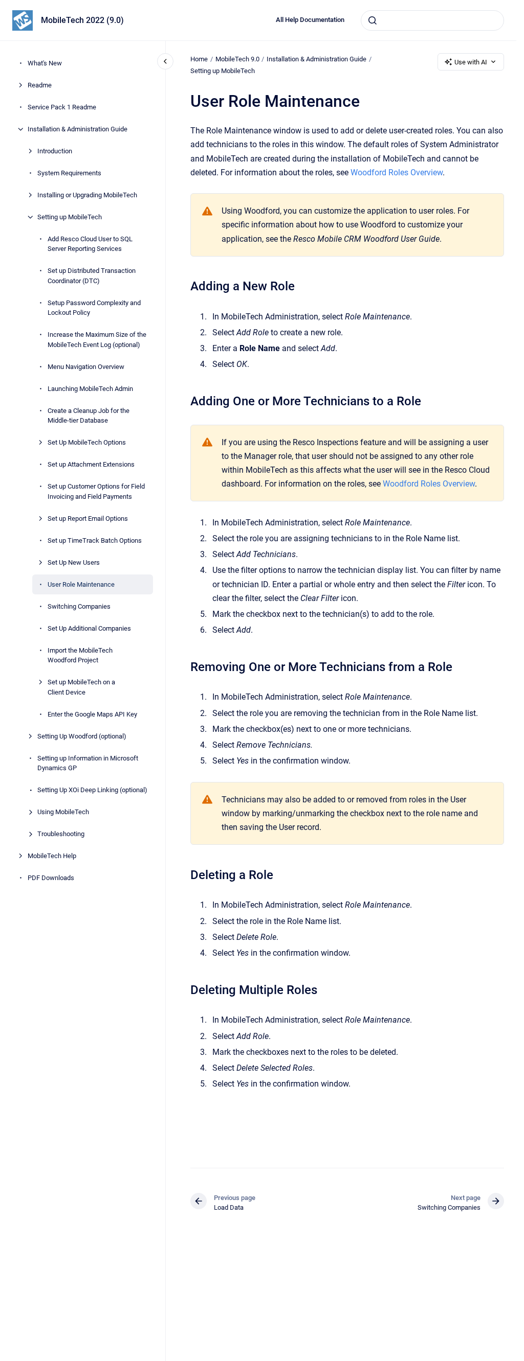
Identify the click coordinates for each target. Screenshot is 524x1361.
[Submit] (372, 20)
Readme (40, 85)
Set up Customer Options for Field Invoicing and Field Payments (96, 491)
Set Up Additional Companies (89, 628)
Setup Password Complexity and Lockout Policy (94, 308)
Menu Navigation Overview (86, 367)
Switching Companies (79, 606)
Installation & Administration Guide (77, 129)
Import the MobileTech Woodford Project (80, 655)
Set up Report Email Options (88, 518)
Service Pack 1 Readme (62, 107)
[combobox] (432, 20)
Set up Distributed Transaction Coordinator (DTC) (92, 276)
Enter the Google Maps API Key (92, 714)
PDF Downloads (51, 878)
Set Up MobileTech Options (87, 442)
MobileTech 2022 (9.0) (82, 20)
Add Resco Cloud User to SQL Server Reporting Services (90, 244)
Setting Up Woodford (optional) (81, 736)
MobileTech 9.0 (237, 59)
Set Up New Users (74, 562)
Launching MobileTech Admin (90, 389)
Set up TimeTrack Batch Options (95, 540)
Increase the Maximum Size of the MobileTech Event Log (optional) (97, 340)
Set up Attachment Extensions (91, 464)
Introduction (54, 151)
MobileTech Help (52, 856)
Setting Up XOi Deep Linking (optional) (92, 790)
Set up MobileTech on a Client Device (81, 687)
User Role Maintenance (81, 584)
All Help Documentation (310, 20)
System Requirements (69, 173)
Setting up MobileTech (69, 217)
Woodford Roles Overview (397, 172)
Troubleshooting (60, 834)
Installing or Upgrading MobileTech (87, 195)
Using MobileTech (63, 812)
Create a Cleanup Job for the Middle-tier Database (88, 416)
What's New (45, 63)
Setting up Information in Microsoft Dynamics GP (87, 763)
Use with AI (470, 62)
